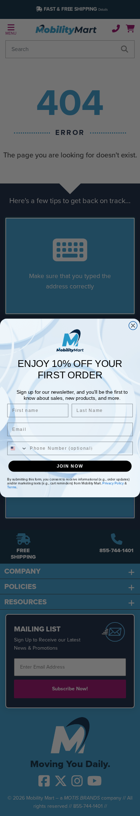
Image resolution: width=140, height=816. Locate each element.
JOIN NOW (70, 466)
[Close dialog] (133, 325)
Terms (12, 487)
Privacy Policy (112, 483)
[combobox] (17, 448)
